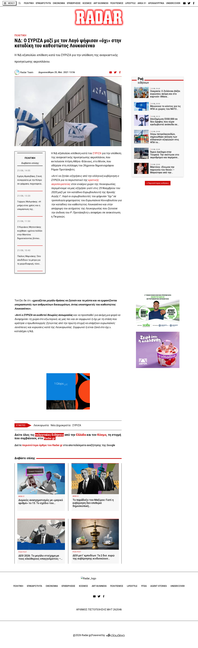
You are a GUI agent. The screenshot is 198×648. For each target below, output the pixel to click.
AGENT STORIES (158, 586)
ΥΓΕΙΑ (144, 586)
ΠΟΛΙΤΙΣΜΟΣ (116, 3)
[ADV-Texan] (157, 310)
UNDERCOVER (173, 3)
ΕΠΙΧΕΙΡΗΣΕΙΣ (74, 3)
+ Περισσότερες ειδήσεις (158, 183)
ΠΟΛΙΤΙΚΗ (29, 3)
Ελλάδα (81, 435)
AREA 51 (142, 3)
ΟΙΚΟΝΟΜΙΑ (59, 3)
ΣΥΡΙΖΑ (97, 153)
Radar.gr (49, 438)
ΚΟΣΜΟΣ (87, 3)
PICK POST (22, 552)
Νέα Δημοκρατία (60, 425)
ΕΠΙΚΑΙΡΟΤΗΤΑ (43, 3)
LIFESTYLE (130, 3)
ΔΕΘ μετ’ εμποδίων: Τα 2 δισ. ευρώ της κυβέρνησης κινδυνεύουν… (94, 557)
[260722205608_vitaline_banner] (157, 350)
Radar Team (26, 72)
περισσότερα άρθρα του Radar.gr (42, 445)
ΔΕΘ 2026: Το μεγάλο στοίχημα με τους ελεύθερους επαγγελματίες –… (40, 557)
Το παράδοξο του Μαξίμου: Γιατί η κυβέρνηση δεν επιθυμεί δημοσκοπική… (93, 502)
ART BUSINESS (100, 3)
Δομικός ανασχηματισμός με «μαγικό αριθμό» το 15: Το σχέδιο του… (40, 501)
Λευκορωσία (41, 425)
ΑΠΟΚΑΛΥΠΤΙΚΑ (156, 3)
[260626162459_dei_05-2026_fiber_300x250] (68, 391)
